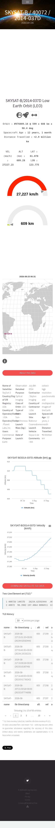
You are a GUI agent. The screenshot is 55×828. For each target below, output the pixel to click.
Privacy (27, 796)
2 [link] (21, 716)
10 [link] (39, 716)
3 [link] (26, 716)
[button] (11, 627)
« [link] (5, 716)
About (27, 793)
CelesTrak (21, 721)
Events (27, 800)
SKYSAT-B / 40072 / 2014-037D (27, 15)
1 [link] (15, 716)
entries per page (31, 620)
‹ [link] (10, 716)
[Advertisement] (27, 63)
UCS (48, 721)
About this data (27, 373)
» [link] (49, 716)
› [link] (44, 716)
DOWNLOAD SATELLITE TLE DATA (27, 586)
